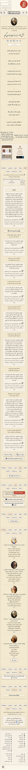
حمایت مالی (21, 760)
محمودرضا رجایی (12, 182)
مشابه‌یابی (21, 745)
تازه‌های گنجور (20, 747)
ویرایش (6, 224)
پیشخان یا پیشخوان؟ (6, 749)
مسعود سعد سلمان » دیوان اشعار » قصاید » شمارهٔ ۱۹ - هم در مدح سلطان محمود (14, 570)
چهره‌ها (21, 758)
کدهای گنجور (7, 734)
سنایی (25, 27)
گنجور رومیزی (7, 735)
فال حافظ (21, 739)
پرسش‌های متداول (19, 756)
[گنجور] (24, 4)
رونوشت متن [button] (21, 454)
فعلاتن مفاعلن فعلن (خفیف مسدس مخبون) (11, 179)
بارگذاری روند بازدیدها (14, 695)
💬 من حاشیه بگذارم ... (12, 714)
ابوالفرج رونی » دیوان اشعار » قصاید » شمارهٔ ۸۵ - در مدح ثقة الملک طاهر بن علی (14, 595)
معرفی (22, 754)
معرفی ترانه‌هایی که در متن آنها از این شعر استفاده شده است (14, 677)
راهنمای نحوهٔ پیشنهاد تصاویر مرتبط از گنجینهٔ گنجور (14, 504)
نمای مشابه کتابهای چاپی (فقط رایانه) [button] (15, 458)
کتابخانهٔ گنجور (7, 739)
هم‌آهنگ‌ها (4, 168)
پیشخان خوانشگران (6, 747)
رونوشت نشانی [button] (9, 454)
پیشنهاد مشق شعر (14, 521)
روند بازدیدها (14, 171)
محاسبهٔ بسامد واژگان (15, 476)
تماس (9, 759)
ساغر (9, 737)
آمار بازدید (8, 755)
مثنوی (12, 181)
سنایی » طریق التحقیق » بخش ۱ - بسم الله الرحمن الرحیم (14, 620)
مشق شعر (10, 168)
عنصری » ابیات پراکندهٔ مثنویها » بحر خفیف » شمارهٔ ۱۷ (14, 546)
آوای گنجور (8, 745)
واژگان (20, 168)
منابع (9, 757)
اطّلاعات (25, 168)
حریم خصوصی (7, 761)
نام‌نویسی (20, 720)
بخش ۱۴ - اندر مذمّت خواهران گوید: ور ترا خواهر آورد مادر (21, 136)
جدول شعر (21, 737)
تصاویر (15, 168)
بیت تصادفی (21, 735)
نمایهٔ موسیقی (20, 741)
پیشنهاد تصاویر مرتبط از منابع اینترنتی (15, 499)
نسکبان (8, 751)
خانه (22, 734)
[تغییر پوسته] (3, 766)
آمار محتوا (21, 761)
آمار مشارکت (7, 754)
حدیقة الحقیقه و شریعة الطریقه (15, 27)
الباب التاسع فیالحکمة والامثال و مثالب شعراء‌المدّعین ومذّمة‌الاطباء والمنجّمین (13, 28)
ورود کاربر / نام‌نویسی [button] (15, 13)
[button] (26, 12)
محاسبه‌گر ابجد (7, 743)
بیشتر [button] (15, 660)
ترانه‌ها (20, 171)
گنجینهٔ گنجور (7, 741)
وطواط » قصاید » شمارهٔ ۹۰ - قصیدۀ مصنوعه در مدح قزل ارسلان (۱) (14, 645)
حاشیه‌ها (8, 171)
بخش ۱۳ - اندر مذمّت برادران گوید (14, 35)
